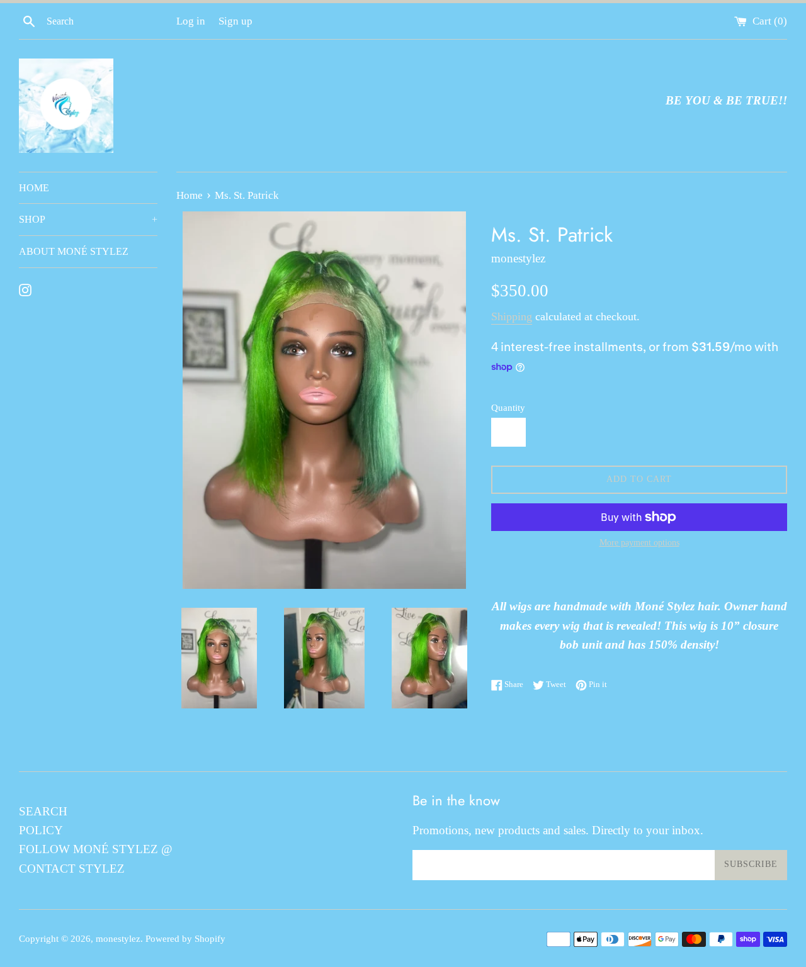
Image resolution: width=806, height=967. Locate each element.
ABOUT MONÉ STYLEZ (73, 251)
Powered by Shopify (185, 938)
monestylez (118, 938)
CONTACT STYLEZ (72, 868)
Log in (190, 21)
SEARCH (43, 811)
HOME (34, 187)
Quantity (508, 407)
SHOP (88, 219)
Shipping (511, 316)
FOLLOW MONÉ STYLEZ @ (96, 849)
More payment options (639, 542)
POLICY (41, 830)
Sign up (236, 21)
